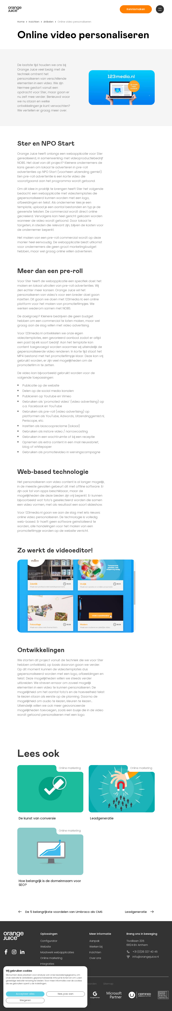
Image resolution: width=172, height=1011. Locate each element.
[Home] (15, 9)
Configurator (48, 941)
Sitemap (108, 983)
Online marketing (51, 958)
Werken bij (95, 947)
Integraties (47, 964)
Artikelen (48, 21)
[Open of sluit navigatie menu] (160, 9)
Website (45, 947)
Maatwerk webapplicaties (57, 952)
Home (21, 21)
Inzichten (34, 21)
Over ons (95, 958)
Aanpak (94, 941)
